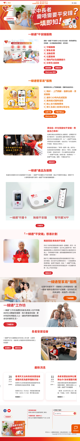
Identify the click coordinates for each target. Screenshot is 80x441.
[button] (75, 26)
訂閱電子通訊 (57, 410)
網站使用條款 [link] (64, 432)
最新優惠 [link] (48, 68)
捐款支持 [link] (52, 162)
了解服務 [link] (70, 298)
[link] (13, 428)
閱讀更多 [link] (18, 397)
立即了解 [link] (10, 18)
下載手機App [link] (59, 112)
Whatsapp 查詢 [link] (50, 72)
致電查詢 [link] (58, 68)
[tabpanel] (40, 145)
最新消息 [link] (18, 348)
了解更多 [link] (40, 225)
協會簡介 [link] (8, 348)
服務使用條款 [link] (55, 432)
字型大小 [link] (47, 432)
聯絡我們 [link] (8, 417)
